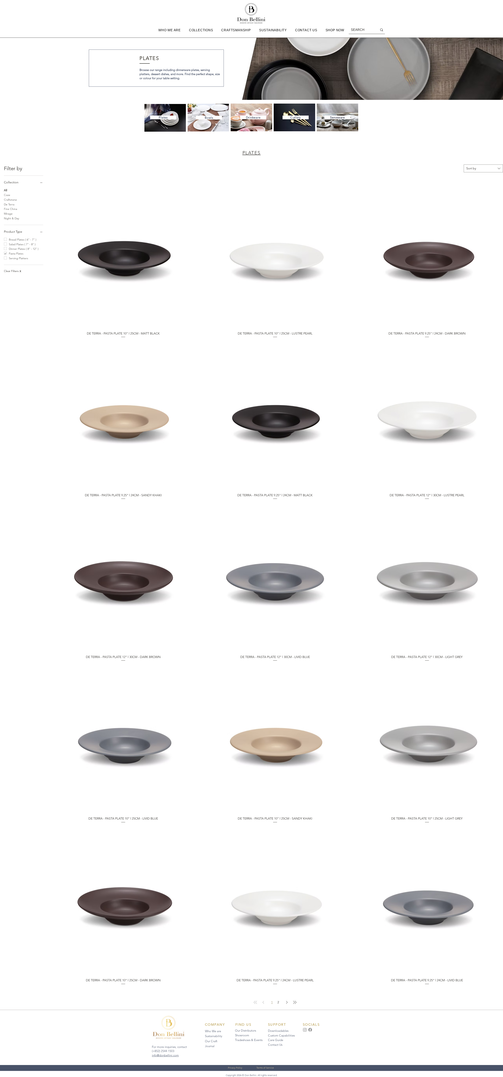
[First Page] (255, 1002)
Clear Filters (12, 271)
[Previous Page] (263, 1002)
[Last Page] (294, 1002)
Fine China (10, 209)
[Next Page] (287, 1002)
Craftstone (10, 199)
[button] (169, 30)
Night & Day (11, 218)
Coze (7, 195)
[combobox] (483, 168)
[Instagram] (304, 1029)
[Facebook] (310, 1029)
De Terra (9, 204)
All (5, 190)
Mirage (8, 213)
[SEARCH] (381, 30)
